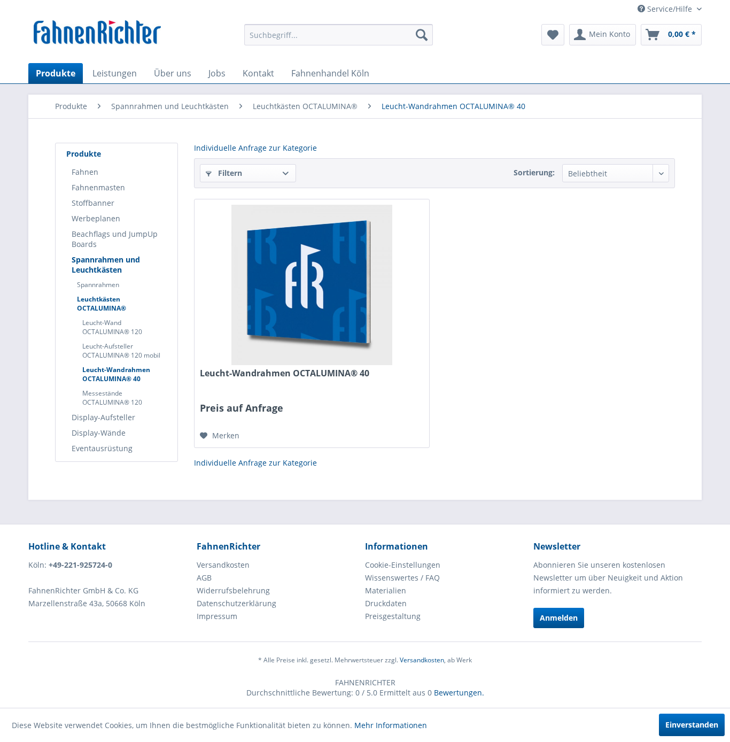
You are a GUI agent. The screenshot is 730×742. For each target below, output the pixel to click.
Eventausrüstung (102, 448)
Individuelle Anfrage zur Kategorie (255, 148)
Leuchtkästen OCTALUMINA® (101, 304)
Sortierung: (534, 172)
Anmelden (559, 618)
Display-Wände (99, 433)
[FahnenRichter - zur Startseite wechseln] (97, 33)
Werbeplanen (96, 218)
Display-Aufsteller (103, 417)
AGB (204, 578)
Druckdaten (386, 603)
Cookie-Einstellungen (402, 565)
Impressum (217, 616)
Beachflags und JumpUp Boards (115, 239)
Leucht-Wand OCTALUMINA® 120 (112, 327)
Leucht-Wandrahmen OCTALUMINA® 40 (116, 374)
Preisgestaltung (393, 616)
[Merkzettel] (552, 34)
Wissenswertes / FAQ (402, 578)
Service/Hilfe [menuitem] (669, 9)
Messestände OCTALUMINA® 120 (112, 398)
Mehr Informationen (390, 725)
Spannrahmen (98, 284)
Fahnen (85, 172)
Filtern (229, 173)
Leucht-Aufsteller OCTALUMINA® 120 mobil (121, 351)
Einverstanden (691, 725)
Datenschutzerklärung (236, 603)
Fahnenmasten (98, 187)
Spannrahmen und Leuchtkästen (106, 264)
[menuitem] (338, 34)
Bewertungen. (459, 692)
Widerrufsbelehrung (233, 590)
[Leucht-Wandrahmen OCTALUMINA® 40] (312, 285)
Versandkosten (223, 565)
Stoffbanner (93, 203)
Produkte (83, 154)
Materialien (385, 590)
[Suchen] (421, 34)
